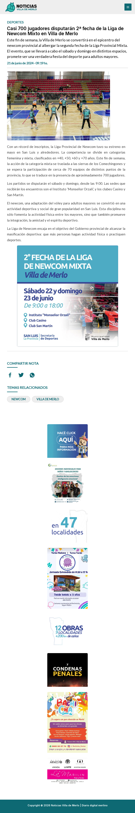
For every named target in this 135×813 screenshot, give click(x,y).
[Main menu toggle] (127, 7)
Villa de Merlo (48, 399)
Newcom (19, 399)
